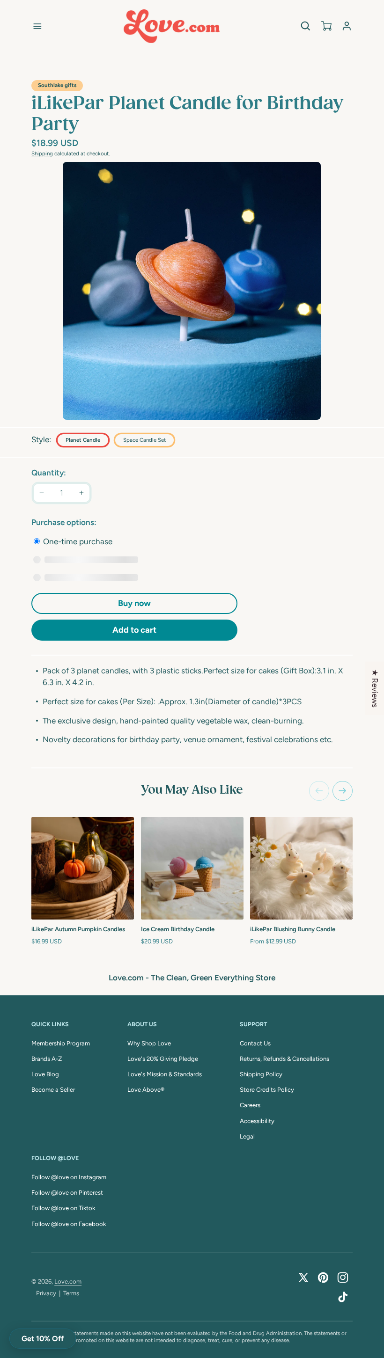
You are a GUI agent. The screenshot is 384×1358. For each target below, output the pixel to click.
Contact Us (255, 1043)
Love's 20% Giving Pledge (162, 1058)
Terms (71, 1293)
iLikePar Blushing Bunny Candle (292, 929)
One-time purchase (76, 541)
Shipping (42, 153)
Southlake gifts (57, 85)
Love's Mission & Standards (164, 1074)
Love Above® (145, 1089)
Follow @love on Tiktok (63, 1208)
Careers (250, 1105)
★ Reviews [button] (375, 688)
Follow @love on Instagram (68, 1177)
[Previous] (319, 791)
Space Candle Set (144, 440)
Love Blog (45, 1074)
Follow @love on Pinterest (67, 1192)
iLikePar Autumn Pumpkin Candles (78, 929)
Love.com (67, 1281)
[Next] (342, 791)
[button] (37, 26)
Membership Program (60, 1043)
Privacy (46, 1293)
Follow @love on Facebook (68, 1223)
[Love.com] (172, 26)
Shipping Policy (261, 1074)
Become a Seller (53, 1089)
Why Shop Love (149, 1043)
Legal (247, 1136)
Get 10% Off (43, 1338)
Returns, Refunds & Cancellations (284, 1058)
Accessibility (257, 1120)
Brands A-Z (46, 1058)
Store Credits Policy (267, 1089)
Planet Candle (83, 440)
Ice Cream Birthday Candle (177, 929)
